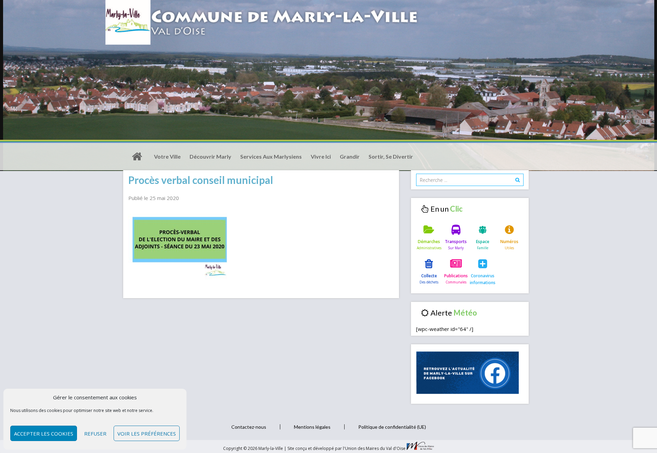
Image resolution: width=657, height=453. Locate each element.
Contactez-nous (248, 426)
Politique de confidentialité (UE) (392, 426)
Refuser (95, 433)
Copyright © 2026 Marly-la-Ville (253, 448)
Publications (456, 276)
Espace (482, 241)
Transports (456, 241)
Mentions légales (312, 426)
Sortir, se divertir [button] (391, 156)
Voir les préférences (146, 433)
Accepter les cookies (43, 433)
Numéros (509, 241)
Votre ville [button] (167, 156)
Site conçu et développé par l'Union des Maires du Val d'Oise (346, 448)
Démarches (429, 241)
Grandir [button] (350, 156)
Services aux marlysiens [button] (271, 156)
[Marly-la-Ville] (137, 156)
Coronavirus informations (482, 279)
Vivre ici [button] (321, 156)
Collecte (429, 276)
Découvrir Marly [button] (210, 156)
